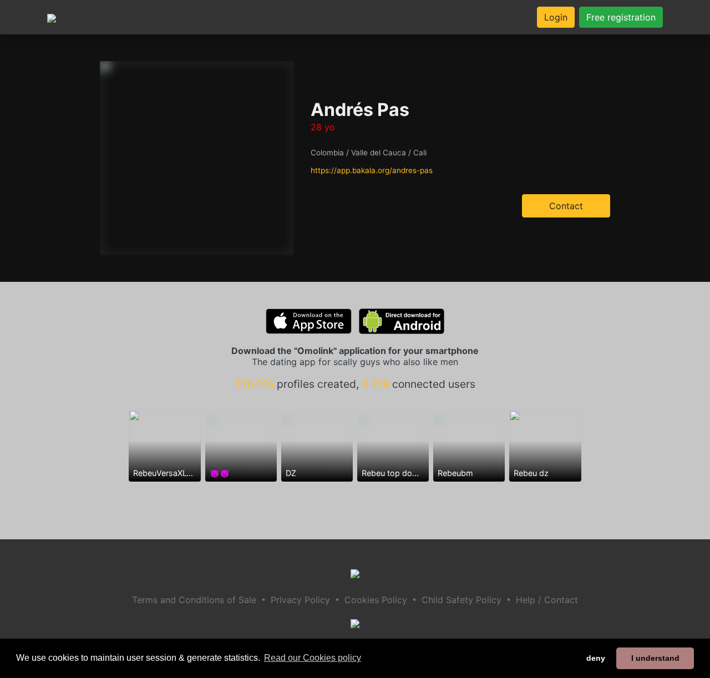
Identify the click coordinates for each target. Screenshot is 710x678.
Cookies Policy (375, 599)
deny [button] (595, 658)
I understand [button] (655, 658)
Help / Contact (547, 599)
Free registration (621, 17)
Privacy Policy (300, 599)
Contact (566, 205)
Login (555, 17)
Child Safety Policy (461, 599)
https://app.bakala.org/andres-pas (372, 170)
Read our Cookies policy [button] (312, 657)
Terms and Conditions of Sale (194, 599)
